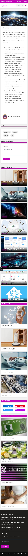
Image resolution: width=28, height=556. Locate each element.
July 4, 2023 (10, 395)
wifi (12, 135)
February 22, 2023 (11, 506)
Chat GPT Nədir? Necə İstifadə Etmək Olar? (11, 527)
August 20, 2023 (11, 349)
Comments (5, 146)
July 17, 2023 (10, 372)
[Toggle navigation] (25, 5)
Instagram (21, 409)
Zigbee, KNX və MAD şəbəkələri (14, 233)
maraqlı (15, 132)
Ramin (5, 395)
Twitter (9, 409)
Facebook (9, 406)
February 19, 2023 (11, 483)
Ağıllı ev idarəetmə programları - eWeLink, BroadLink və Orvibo (14, 249)
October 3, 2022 (10, 461)
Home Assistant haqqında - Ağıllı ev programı (14, 282)
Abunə (5, 546)
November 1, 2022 (11, 438)
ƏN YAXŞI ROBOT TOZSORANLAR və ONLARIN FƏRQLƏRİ (14, 182)
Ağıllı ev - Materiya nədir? (14, 266)
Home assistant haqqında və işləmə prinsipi (14, 299)
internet (6, 135)
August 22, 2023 (11, 326)
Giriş (26, 1)
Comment (6, 158)
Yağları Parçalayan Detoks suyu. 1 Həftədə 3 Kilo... (13, 522)
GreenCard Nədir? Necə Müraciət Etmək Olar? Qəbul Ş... (14, 517)
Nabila (5, 326)
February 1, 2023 (7, 30)
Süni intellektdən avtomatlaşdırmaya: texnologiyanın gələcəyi (14, 199)
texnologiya (7, 132)
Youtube (21, 406)
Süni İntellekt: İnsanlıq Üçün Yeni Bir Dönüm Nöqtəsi (14, 215)
